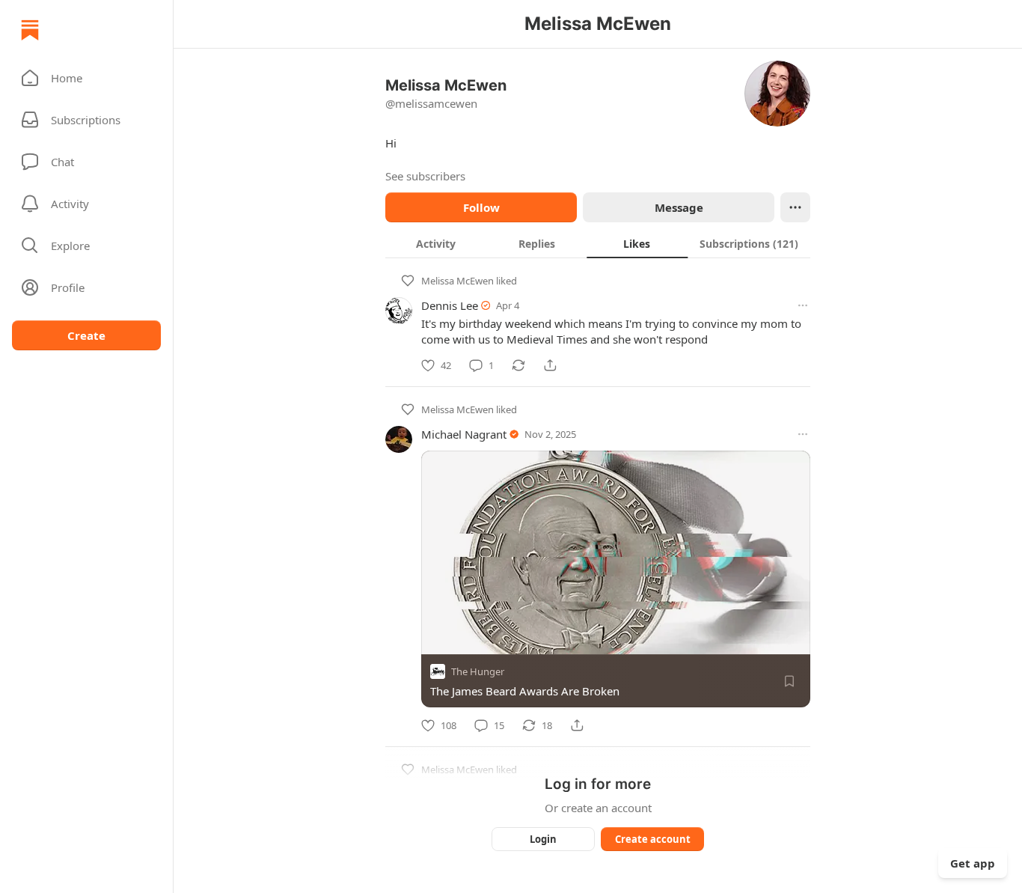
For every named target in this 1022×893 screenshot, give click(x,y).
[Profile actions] (795, 207)
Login (543, 839)
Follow (481, 207)
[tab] (435, 243)
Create (86, 335)
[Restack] (518, 365)
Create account (653, 839)
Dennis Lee (449, 305)
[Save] (789, 681)
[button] (86, 78)
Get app (972, 863)
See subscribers (425, 175)
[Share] (550, 365)
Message (679, 207)
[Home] (30, 30)
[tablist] (597, 243)
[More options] (803, 305)
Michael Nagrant (464, 434)
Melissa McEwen (457, 280)
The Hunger (477, 671)
